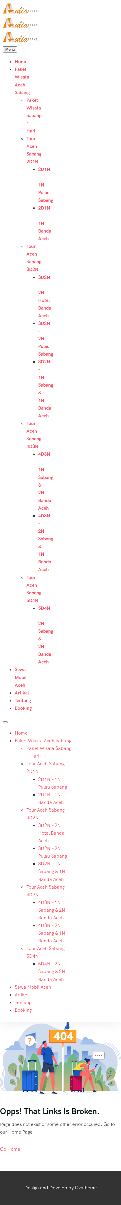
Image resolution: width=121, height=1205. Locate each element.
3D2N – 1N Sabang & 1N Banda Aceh (51, 871)
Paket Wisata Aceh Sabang (43, 741)
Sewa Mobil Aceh (20, 677)
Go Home (10, 1149)
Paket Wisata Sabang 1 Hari (33, 115)
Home (21, 61)
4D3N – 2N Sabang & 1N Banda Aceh (51, 933)
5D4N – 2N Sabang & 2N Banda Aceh (51, 971)
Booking (23, 708)
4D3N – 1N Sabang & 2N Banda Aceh (51, 910)
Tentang (23, 700)
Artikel (22, 693)
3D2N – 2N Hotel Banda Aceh (51, 833)
